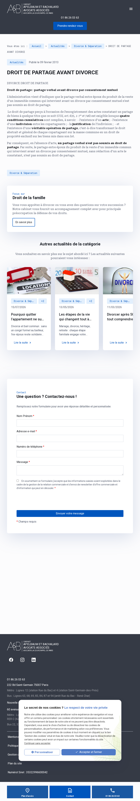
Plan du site (15, 763)
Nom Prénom (25, 416)
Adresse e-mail (27, 431)
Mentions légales (18, 736)
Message (23, 462)
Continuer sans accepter (37, 743)
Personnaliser (44, 752)
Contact (70, 796)
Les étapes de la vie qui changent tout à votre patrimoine (74, 317)
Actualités (58, 46)
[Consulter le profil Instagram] (22, 660)
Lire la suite (21, 342)
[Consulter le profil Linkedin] (34, 660)
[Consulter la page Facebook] (11, 660)
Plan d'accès (27, 796)
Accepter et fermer (90, 752)
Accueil (36, 46)
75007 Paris (27, 685)
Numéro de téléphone (30, 446)
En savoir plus (23, 222)
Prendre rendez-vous (70, 25)
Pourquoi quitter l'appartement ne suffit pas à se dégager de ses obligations (28, 317)
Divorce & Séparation (88, 46)
